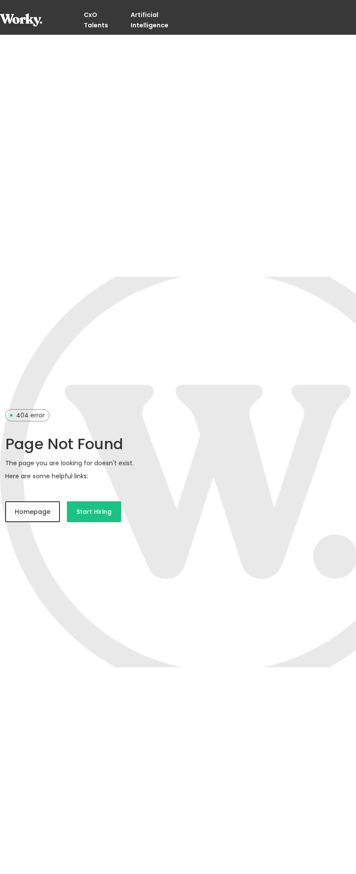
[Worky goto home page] (21, 20)
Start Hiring (94, 511)
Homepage (32, 511)
